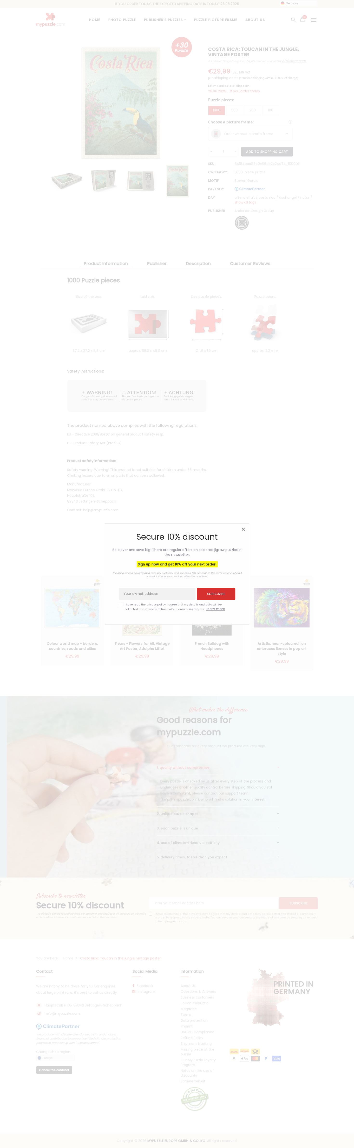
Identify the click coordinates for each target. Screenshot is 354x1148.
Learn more (215, 608)
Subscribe (216, 593)
